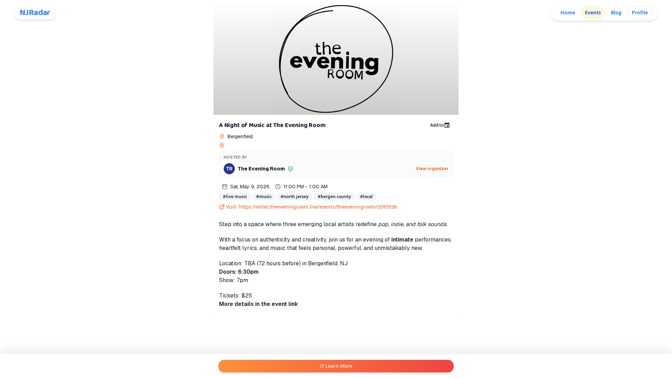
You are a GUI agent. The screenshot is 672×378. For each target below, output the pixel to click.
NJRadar (35, 12)
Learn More (339, 366)
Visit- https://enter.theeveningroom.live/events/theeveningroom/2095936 (311, 206)
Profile (640, 12)
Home (567, 12)
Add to (437, 125)
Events (593, 12)
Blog (616, 12)
